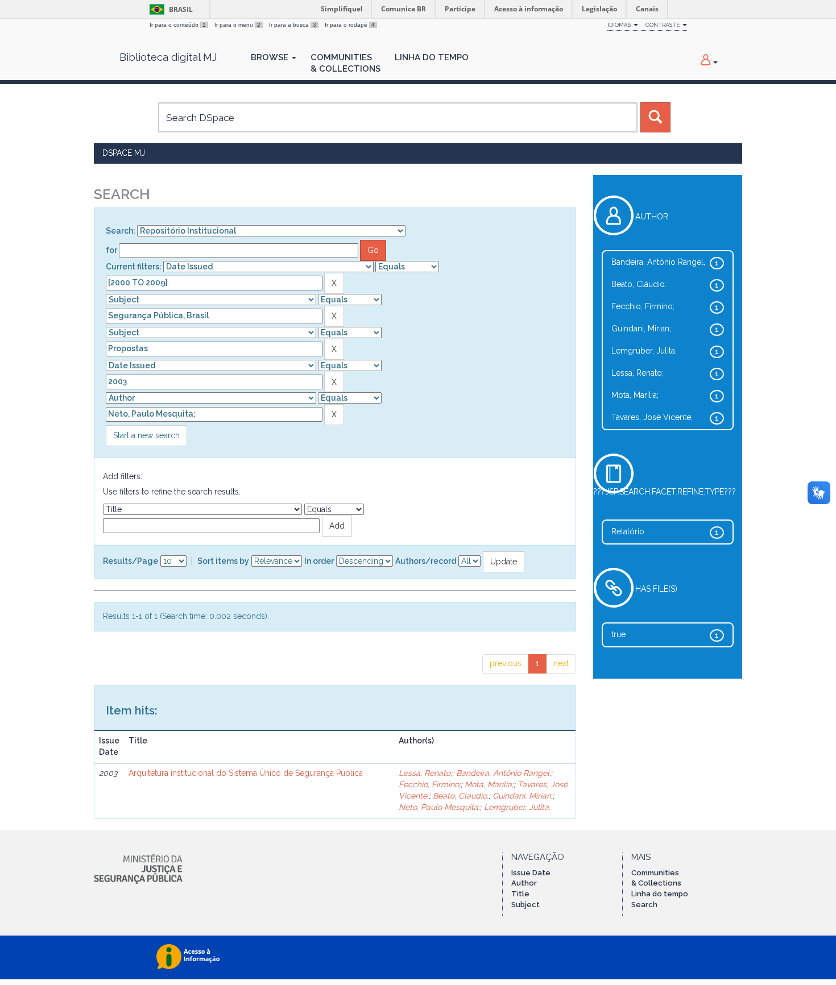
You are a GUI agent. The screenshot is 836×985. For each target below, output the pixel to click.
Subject (525, 904)
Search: (120, 230)
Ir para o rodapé (350, 25)
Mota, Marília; (489, 784)
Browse (271, 57)
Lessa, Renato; (425, 773)
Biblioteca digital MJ (168, 57)
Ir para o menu (237, 25)
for (111, 250)
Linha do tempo (659, 894)
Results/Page (130, 561)
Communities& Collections (345, 63)
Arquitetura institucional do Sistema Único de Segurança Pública (246, 773)
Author (524, 883)
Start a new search (146, 435)
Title (520, 894)
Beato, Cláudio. (461, 795)
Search (644, 904)
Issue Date (531, 872)
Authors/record (425, 561)
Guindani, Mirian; (523, 795)
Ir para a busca (292, 25)
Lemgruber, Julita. (517, 807)
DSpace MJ (123, 152)
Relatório (627, 531)
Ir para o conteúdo (178, 25)
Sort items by (223, 561)
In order (319, 561)
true (618, 634)
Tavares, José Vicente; (652, 417)
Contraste (663, 25)
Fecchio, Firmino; (430, 784)
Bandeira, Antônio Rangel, (503, 773)
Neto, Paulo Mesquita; (439, 807)
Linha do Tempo (432, 57)
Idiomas (619, 25)
